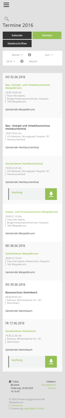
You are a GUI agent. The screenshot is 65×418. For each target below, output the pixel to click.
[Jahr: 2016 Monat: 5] (29, 55)
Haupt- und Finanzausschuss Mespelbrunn (31, 212)
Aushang (17, 192)
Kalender (17, 35)
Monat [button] (16, 55)
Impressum (17, 405)
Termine (47, 35)
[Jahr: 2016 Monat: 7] (22, 61)
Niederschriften (17, 43)
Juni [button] (48, 55)
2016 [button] (9, 61)
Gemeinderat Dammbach (20, 331)
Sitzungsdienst (48, 386)
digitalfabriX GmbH (34, 408)
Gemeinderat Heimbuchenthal (24, 163)
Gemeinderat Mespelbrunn (22, 253)
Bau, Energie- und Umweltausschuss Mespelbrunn (27, 86)
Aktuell (33, 61)
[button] (51, 194)
